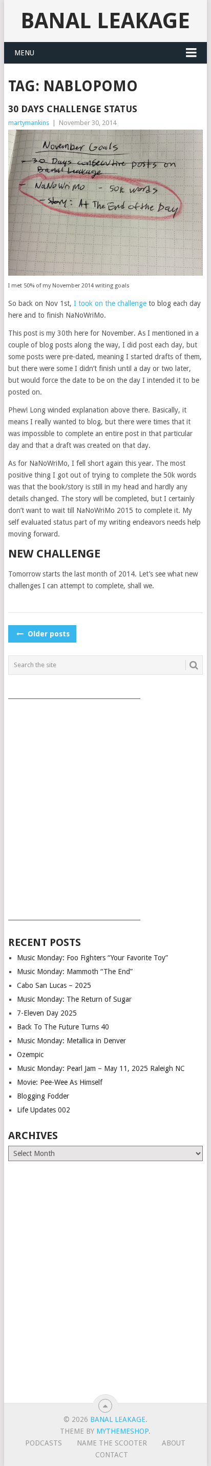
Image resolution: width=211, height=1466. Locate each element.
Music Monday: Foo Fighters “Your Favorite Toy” (92, 958)
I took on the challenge (110, 303)
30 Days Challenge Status (72, 109)
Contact (111, 1455)
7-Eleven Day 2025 (47, 1013)
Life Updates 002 (43, 1110)
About (173, 1443)
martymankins (28, 123)
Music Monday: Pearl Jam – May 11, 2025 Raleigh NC (101, 1068)
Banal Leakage (105, 20)
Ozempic (30, 1054)
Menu (24, 53)
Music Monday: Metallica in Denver (71, 1041)
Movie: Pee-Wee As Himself (59, 1082)
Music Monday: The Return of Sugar (74, 999)
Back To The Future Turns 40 (63, 1027)
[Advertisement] (105, 806)
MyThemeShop (122, 1431)
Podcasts (43, 1443)
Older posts (48, 634)
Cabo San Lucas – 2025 (54, 985)
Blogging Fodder (43, 1096)
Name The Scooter (112, 1443)
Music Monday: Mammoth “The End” (75, 971)
